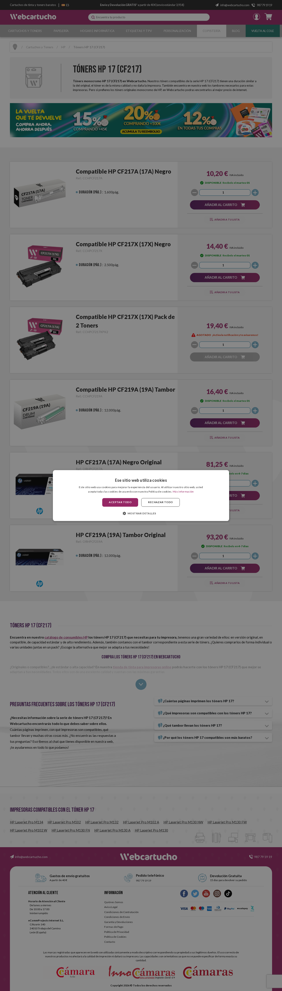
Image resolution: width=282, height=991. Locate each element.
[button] (141, 513)
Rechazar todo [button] (160, 502)
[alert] (141, 495)
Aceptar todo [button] (120, 502)
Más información (183, 491)
